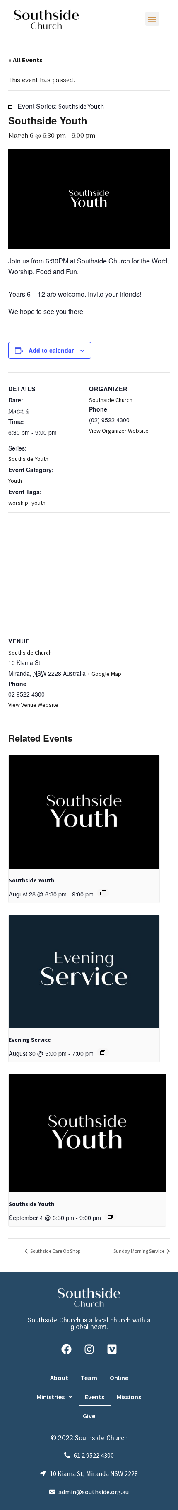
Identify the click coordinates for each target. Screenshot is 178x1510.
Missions (129, 1397)
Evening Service (30, 1039)
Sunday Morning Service (139, 1251)
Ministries (51, 1397)
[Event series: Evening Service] (103, 1052)
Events (94, 1397)
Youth (15, 481)
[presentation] (84, 812)
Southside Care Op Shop (54, 1251)
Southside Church (110, 400)
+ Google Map (104, 673)
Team (89, 1378)
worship (18, 503)
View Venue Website (33, 705)
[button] (152, 19)
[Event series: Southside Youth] (103, 892)
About (59, 1378)
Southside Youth (28, 459)
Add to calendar (51, 350)
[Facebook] (66, 1349)
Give (89, 1416)
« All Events (25, 60)
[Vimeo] (111, 1349)
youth (38, 503)
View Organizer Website (119, 430)
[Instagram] (89, 1349)
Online (119, 1378)
